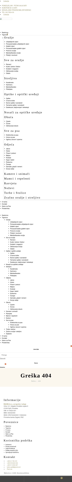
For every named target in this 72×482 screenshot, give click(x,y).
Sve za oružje (14, 60)
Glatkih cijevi (10, 46)
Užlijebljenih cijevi (12, 42)
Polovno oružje (11, 51)
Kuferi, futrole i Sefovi (13, 66)
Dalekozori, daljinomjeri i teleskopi (17, 107)
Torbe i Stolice (15, 192)
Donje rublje (10, 169)
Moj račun (12, 479)
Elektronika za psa (12, 135)
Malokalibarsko (11, 87)
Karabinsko (10, 82)
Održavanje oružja (12, 71)
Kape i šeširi (10, 160)
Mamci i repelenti (17, 178)
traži (36, 479)
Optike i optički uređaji (21, 94)
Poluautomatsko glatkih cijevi (15, 48)
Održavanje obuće (12, 126)
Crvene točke (10, 101)
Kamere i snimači (17, 173)
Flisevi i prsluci (11, 153)
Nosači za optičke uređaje (23, 112)
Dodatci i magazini (12, 69)
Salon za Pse (9, 434)
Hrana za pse (10, 137)
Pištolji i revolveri (11, 55)
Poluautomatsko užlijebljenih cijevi (17, 44)
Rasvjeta (10, 183)
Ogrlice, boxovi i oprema (14, 139)
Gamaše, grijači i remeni (14, 166)
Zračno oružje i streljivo (22, 197)
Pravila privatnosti (11, 446)
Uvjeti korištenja (10, 448)
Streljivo (10, 78)
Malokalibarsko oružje (13, 53)
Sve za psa (12, 130)
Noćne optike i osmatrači (14, 103)
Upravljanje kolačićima (12, 452)
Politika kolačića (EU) (12, 450)
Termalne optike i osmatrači (15, 105)
